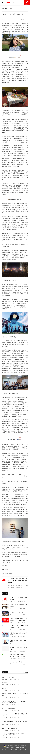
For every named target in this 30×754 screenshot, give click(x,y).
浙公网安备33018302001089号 (12, 745)
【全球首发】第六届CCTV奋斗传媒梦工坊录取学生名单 (19, 626)
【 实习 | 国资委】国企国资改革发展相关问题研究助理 (14, 721)
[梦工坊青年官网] (10, 2)
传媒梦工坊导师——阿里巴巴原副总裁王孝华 (19, 641)
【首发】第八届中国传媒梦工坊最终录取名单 (18, 633)
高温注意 (4, 682)
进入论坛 (25, 672)
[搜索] (21, 2)
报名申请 (10, 749)
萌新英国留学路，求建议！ (8, 677)
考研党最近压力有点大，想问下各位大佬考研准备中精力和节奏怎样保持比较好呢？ (15, 701)
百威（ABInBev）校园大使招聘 (9, 728)
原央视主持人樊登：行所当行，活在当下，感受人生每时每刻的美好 (18, 655)
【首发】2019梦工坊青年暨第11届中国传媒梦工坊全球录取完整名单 (19, 619)
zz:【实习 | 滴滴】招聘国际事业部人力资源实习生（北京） (14, 734)
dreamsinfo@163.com (23, 749)
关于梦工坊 (4, 749)
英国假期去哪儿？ (6, 688)
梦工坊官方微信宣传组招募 (8, 708)
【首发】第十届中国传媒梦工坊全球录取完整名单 (18, 605)
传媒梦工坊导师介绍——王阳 (17, 612)
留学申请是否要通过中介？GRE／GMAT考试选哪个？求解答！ (15, 694)
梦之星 (6, 8)
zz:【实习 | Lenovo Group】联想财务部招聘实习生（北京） (14, 714)
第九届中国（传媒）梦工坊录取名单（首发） (18, 648)
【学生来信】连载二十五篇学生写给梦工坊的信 (18, 598)
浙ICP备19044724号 (22, 745)
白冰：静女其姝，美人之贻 (16, 662)
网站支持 (22, 751)
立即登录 (27, 4)
